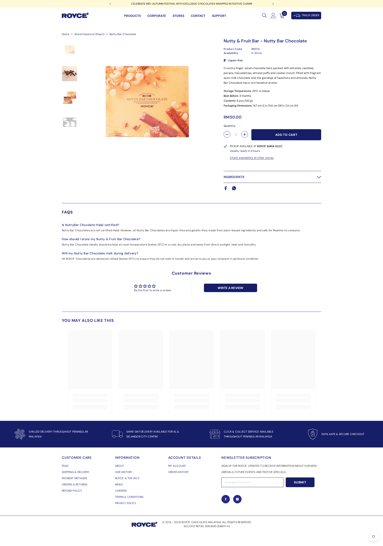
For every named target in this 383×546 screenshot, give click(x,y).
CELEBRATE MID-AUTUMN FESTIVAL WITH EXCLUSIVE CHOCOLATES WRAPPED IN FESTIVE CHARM (191, 4)
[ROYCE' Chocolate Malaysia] (215, 434)
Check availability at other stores (252, 158)
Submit (300, 482)
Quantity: (230, 126)
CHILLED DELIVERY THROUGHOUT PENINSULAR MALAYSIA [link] (58, 434)
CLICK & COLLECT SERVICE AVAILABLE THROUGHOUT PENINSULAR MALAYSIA (248, 434)
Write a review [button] (230, 288)
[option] (191, 3)
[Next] (273, 4)
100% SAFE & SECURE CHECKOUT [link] (342, 434)
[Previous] (110, 4)
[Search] (264, 15)
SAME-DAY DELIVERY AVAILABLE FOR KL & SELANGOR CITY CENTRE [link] (152, 434)
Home (65, 34)
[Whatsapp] (234, 188)
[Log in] (273, 15)
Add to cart (286, 135)
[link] (89, 400)
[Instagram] (237, 499)
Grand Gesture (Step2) (89, 34)
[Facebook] (226, 188)
